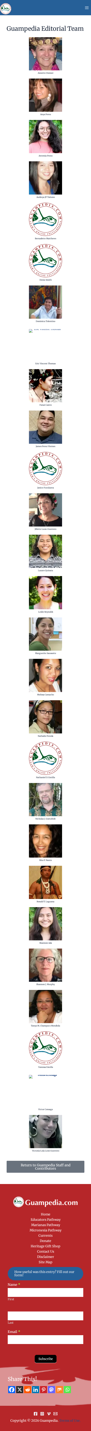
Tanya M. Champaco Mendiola (45, 1025)
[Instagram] (42, 1414)
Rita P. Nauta (45, 860)
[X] (19, 1389)
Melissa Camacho (45, 694)
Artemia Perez (46, 155)
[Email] (55, 1414)
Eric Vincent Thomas (45, 363)
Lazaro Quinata (45, 570)
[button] (45, 1273)
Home (45, 1214)
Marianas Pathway (45, 1225)
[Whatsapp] (67, 1389)
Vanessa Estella (45, 1067)
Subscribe (45, 1359)
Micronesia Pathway (45, 1230)
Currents (45, 1236)
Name (14, 1284)
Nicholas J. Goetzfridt (45, 819)
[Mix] (59, 1389)
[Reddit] (27, 1389)
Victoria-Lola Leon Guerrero (45, 1150)
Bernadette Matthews (45, 238)
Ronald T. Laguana (45, 901)
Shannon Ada (45, 943)
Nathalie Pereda (45, 736)
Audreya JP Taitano (45, 197)
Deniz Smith (46, 280)
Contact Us (45, 1252)
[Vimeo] (49, 1414)
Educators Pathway (46, 1220)
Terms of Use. (70, 1421)
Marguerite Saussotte (45, 653)
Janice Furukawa (45, 487)
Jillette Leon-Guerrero (45, 529)
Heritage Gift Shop (45, 1246)
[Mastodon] (51, 1389)
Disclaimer (45, 1257)
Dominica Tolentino (45, 321)
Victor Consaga (45, 1109)
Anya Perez (45, 114)
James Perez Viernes (45, 446)
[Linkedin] (35, 1389)
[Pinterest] (43, 1389)
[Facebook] (11, 1389)
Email (14, 1332)
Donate (45, 1241)
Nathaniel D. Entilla (45, 777)
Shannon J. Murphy (45, 984)
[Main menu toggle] (87, 8)
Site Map (45, 1262)
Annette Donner (45, 73)
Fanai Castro (46, 405)
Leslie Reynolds (45, 612)
